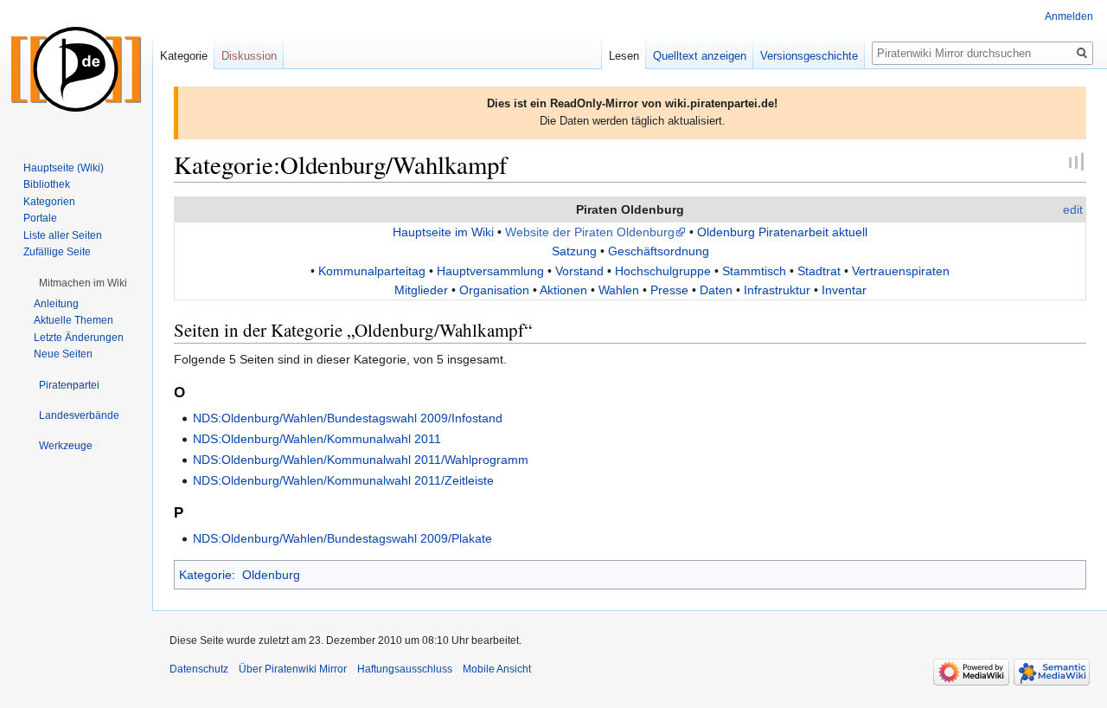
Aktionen (563, 290)
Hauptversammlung (490, 271)
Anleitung (56, 304)
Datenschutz (199, 669)
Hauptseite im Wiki (443, 232)
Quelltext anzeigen (699, 55)
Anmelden (1069, 16)
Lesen (624, 55)
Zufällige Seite (57, 252)
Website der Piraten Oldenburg (590, 232)
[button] (83, 283)
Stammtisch (754, 271)
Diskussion (249, 55)
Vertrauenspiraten (901, 271)
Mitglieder (421, 290)
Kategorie (205, 575)
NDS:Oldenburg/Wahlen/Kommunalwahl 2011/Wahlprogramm (360, 460)
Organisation (494, 290)
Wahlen (618, 290)
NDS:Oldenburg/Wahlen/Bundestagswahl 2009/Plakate (342, 538)
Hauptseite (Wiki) (63, 168)
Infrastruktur (777, 290)
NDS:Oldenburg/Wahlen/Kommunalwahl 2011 (317, 439)
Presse (669, 290)
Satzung (574, 251)
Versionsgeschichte (809, 55)
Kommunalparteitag (372, 271)
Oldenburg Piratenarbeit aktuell (782, 232)
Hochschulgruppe (663, 271)
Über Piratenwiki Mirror (293, 669)
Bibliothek (46, 184)
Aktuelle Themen (73, 320)
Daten (716, 290)
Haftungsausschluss (404, 669)
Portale (40, 218)
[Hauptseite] (76, 69)
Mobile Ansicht (497, 669)
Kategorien (49, 202)
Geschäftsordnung (658, 251)
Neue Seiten (63, 354)
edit (1073, 209)
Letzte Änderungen (79, 337)
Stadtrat (819, 271)
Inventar (844, 290)
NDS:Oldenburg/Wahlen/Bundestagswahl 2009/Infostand (347, 418)
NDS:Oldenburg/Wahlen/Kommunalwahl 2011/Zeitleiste (343, 480)
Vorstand (579, 271)
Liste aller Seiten (62, 235)
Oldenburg (271, 575)
